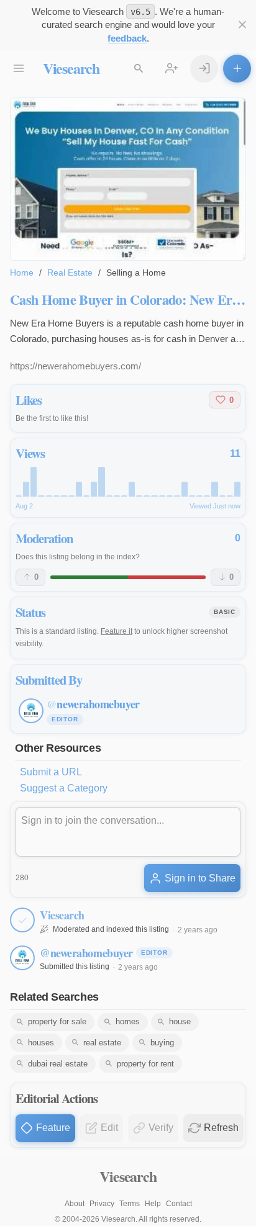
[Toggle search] (139, 69)
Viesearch (71, 68)
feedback (127, 38)
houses (41, 1042)
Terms (129, 1203)
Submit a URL (51, 772)
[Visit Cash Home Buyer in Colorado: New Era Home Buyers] (128, 179)
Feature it (116, 631)
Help (153, 1203)
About (75, 1203)
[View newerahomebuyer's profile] (22, 957)
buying (162, 1042)
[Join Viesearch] (172, 69)
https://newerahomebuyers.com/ (75, 366)
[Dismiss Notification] (242, 25)
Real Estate (70, 272)
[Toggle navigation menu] (19, 69)
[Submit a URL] (237, 69)
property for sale (57, 1021)
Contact (179, 1203)
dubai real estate (58, 1063)
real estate (102, 1042)
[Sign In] (204, 69)
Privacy (101, 1203)
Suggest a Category (63, 788)
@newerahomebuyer (86, 952)
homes (128, 1021)
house (180, 1021)
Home (22, 272)
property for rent (145, 1063)
